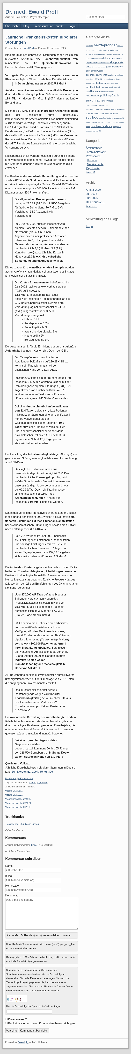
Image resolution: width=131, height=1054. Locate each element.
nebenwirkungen (107, 91)
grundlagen (119, 75)
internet (106, 79)
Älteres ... (91, 206)
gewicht (111, 75)
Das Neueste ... (95, 202)
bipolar (110, 54)
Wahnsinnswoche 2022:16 (18, 807)
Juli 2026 (91, 193)
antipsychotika (108, 50)
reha (112, 109)
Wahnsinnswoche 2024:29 (18, 799)
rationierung (103, 105)
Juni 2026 (92, 198)
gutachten (90, 79)
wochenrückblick (101, 126)
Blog (26, 26)
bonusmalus (118, 54)
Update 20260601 (14, 790)
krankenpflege (112, 83)
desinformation (103, 63)
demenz (119, 58)
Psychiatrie (10, 778)
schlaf (107, 113)
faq (99, 67)
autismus (89, 54)
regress (107, 109)
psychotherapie (92, 105)
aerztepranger (105, 45)
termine (94, 122)
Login (72, 26)
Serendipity (23, 1042)
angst (88, 50)
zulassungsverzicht (93, 131)
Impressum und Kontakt (49, 26)
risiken (96, 113)
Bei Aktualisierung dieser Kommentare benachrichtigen (41, 1023)
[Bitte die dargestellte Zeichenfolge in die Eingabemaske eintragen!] (16, 998)
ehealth (90, 66)
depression (91, 62)
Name (9, 865)
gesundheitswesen (95, 71)
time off (90, 172)
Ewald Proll (28, 48)
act (87, 46)
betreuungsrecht (100, 54)
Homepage (12, 885)
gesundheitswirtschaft (96, 75)
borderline (90, 58)
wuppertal (117, 127)
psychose (108, 101)
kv (103, 87)
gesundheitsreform (114, 67)
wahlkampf (120, 122)
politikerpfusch (109, 95)
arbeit (117, 50)
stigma (110, 118)
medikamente (93, 91)
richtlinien (89, 113)
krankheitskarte (93, 87)
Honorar (92, 160)
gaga (103, 67)
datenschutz (108, 58)
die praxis (116, 62)
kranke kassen (99, 83)
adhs (91, 46)
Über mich (11, 26)
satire (102, 113)
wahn (88, 127)
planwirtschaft (93, 95)
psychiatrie (42, 782)
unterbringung (109, 122)
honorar (98, 79)
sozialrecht (103, 118)
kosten (32, 782)
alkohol (120, 46)
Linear (34, 845)
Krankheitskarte (96, 152)
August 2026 (93, 189)
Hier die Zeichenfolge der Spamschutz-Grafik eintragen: (33, 1006)
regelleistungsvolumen (95, 109)
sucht (121, 118)
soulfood (92, 117)
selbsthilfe (114, 113)
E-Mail (9, 875)
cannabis (98, 58)
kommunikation (115, 79)
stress (116, 118)
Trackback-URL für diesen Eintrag (22, 824)
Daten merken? (17, 1019)
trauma (100, 122)
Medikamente (95, 164)
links (106, 87)
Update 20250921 (14, 795)
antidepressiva (97, 50)
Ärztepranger (94, 147)
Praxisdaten (93, 156)
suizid (88, 122)
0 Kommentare (25, 778)
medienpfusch (114, 87)
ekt (96, 67)
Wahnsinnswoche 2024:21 (18, 803)
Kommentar (12, 895)
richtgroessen (120, 109)
